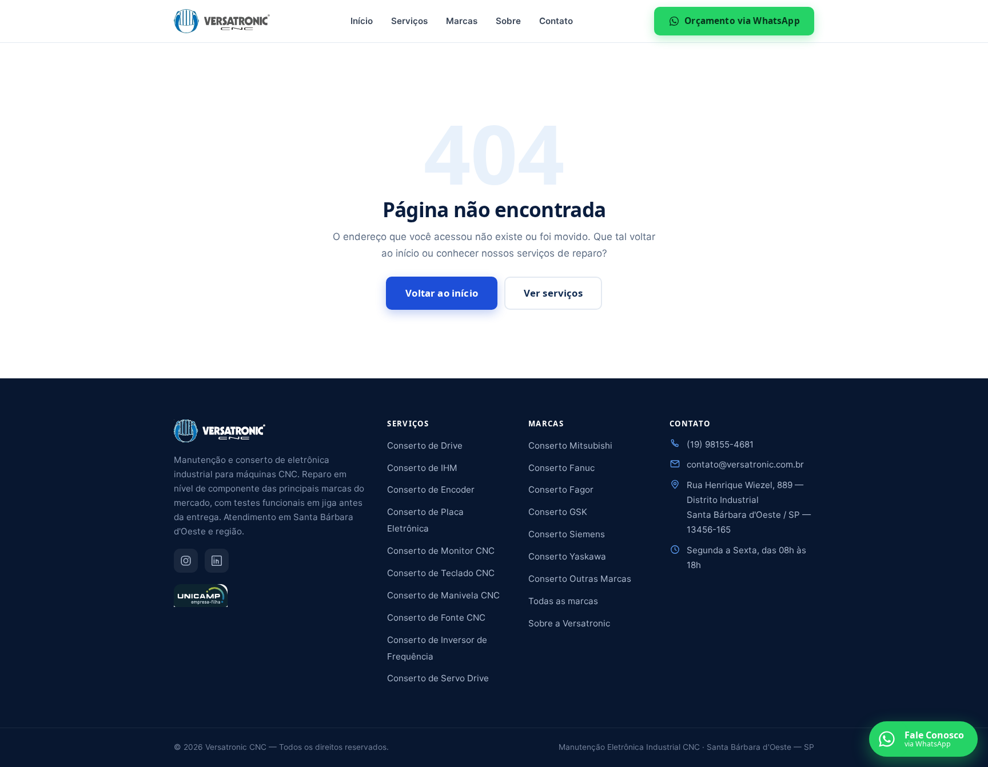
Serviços (409, 20)
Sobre (508, 20)
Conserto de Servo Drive (438, 678)
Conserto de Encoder (431, 489)
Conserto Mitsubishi (570, 445)
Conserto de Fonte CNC (436, 617)
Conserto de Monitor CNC (441, 550)
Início (361, 20)
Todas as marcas (563, 601)
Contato (556, 20)
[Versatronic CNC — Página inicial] (222, 21)
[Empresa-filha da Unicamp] (201, 600)
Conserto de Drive (425, 445)
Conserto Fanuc (561, 467)
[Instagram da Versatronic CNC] (186, 561)
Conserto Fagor (560, 489)
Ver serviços (553, 292)
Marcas (461, 20)
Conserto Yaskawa (567, 556)
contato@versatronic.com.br (745, 464)
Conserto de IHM (422, 467)
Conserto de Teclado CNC (441, 573)
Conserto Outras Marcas (579, 578)
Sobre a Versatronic (569, 623)
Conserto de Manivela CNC (443, 595)
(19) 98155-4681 (720, 444)
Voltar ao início (441, 292)
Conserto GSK (557, 511)
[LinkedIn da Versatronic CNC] (217, 561)
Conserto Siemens (566, 534)
